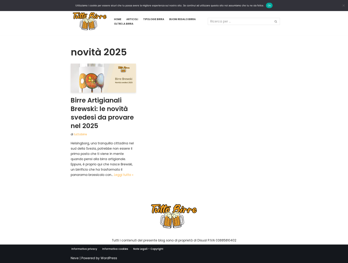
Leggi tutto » (123, 175)
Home (117, 19)
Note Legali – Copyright (148, 249)
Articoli (132, 19)
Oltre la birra (123, 24)
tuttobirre (80, 134)
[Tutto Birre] (90, 21)
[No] (343, 5)
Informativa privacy (84, 249)
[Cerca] (276, 21)
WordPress (109, 258)
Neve (75, 258)
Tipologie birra (153, 19)
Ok (269, 5)
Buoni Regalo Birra (182, 19)
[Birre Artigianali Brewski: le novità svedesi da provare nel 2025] (103, 78)
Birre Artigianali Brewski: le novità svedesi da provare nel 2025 (102, 113)
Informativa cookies (115, 249)
